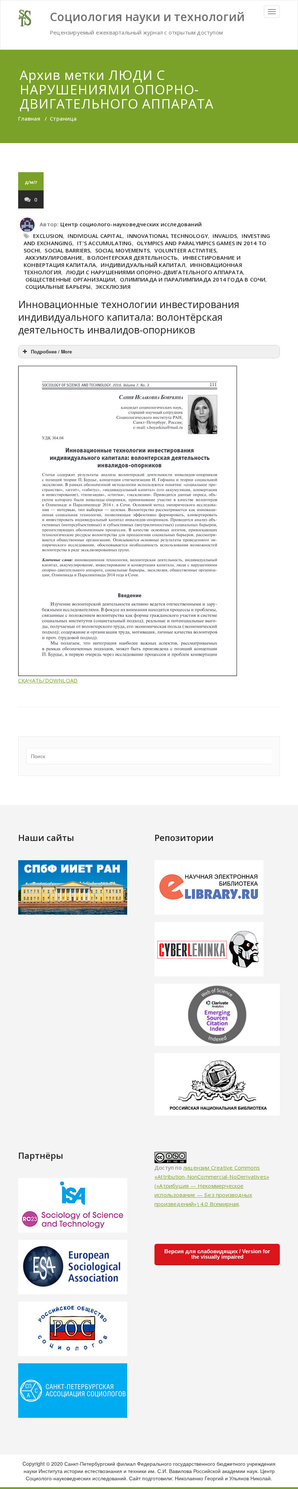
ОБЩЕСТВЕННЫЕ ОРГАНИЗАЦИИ (70, 279)
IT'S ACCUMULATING (104, 243)
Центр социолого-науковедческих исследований (131, 224)
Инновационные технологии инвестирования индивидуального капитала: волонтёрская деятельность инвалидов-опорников (128, 317)
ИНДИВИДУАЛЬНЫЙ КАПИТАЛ (143, 264)
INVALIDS (225, 235)
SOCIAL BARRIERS (67, 250)
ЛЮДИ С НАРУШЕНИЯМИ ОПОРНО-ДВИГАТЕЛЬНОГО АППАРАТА (154, 272)
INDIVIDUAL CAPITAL (95, 235)
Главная (29, 118)
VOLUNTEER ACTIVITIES (185, 250)
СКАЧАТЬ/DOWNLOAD (47, 680)
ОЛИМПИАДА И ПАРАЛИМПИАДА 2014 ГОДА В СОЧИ (192, 279)
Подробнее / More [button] (51, 351)
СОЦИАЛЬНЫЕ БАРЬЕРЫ (58, 286)
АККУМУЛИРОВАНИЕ (53, 257)
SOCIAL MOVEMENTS (122, 250)
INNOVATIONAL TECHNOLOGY (167, 235)
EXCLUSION (48, 235)
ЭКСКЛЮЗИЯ (113, 286)
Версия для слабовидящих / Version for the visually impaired (217, 1254)
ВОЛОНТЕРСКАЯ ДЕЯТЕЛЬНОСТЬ (132, 257)
